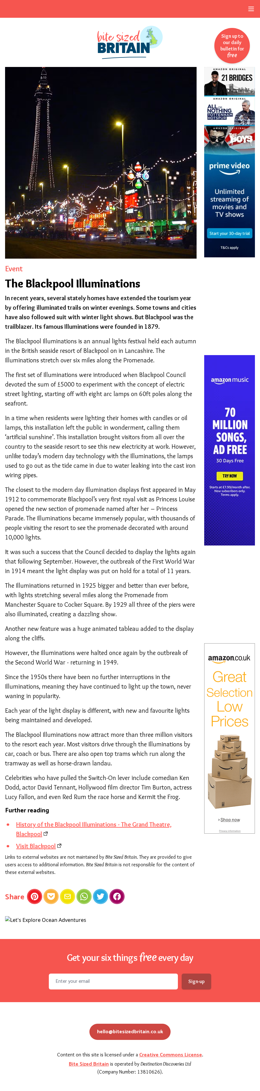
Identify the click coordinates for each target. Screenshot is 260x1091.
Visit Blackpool (36, 846)
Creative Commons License (170, 1055)
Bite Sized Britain (89, 1064)
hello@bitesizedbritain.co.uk (130, 1032)
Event (14, 268)
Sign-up (196, 981)
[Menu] (251, 9)
